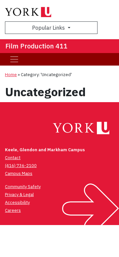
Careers (13, 210)
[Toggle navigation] (14, 59)
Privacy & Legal (19, 194)
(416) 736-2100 (21, 165)
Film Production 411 (36, 46)
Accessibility (17, 202)
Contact (12, 157)
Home (11, 74)
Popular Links (49, 27)
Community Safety (23, 186)
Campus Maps (18, 173)
